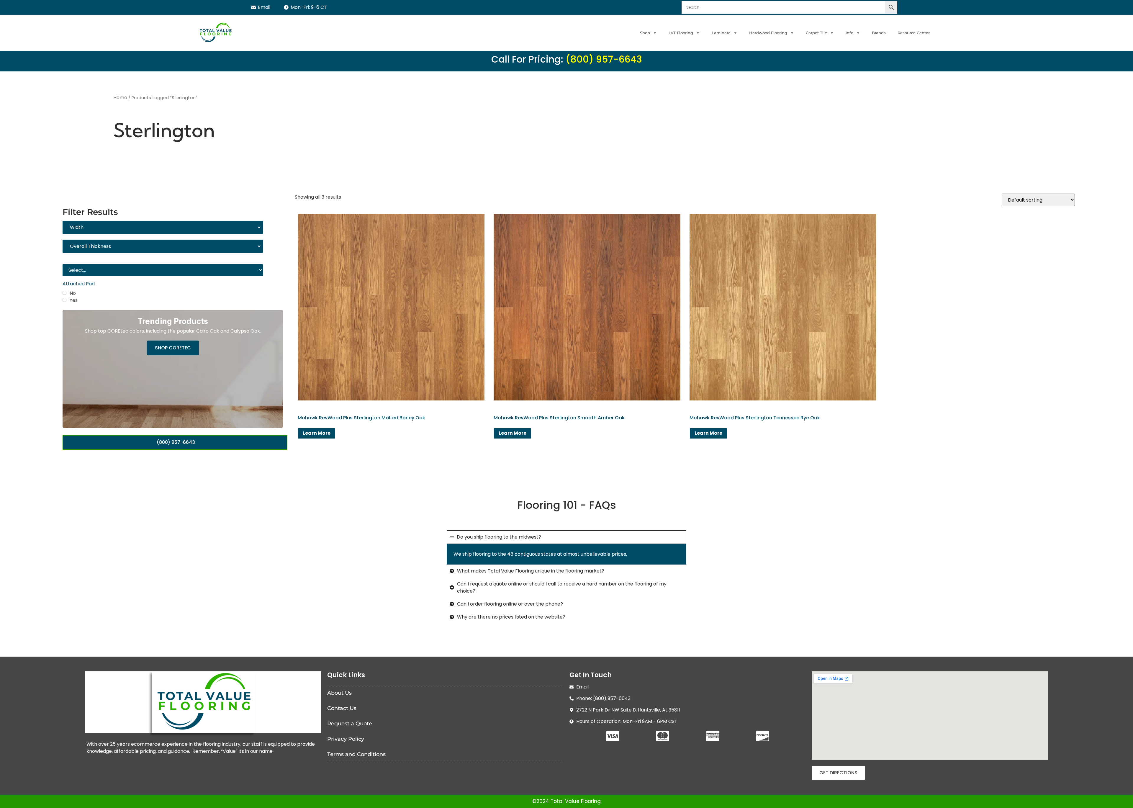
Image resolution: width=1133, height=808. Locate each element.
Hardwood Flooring (768, 32)
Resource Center (914, 32)
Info (849, 32)
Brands (879, 32)
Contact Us (341, 708)
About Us (339, 693)
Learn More (316, 433)
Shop (645, 32)
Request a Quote (349, 723)
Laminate (721, 32)
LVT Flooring (681, 32)
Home (120, 97)
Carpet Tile (816, 32)
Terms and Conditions (356, 754)
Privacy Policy (345, 739)
